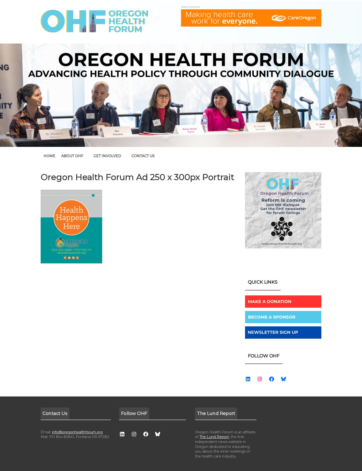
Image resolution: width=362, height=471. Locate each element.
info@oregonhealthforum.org (77, 432)
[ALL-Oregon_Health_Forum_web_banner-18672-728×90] (251, 12)
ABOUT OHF (72, 156)
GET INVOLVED (107, 156)
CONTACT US (143, 156)
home (49, 156)
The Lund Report (214, 437)
